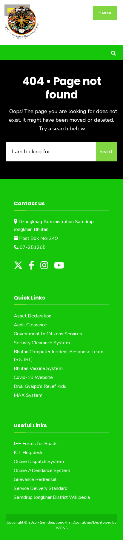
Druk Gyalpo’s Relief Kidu (40, 386)
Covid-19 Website (33, 377)
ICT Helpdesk (28, 452)
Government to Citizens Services (48, 334)
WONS (61, 528)
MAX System (28, 395)
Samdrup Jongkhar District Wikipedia (52, 497)
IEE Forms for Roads (36, 443)
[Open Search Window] (113, 52)
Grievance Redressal (35, 479)
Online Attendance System (42, 470)
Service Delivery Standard (40, 488)
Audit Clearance (30, 325)
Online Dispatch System (39, 461)
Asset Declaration (32, 316)
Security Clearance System (42, 343)
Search (106, 152)
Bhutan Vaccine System (38, 368)
